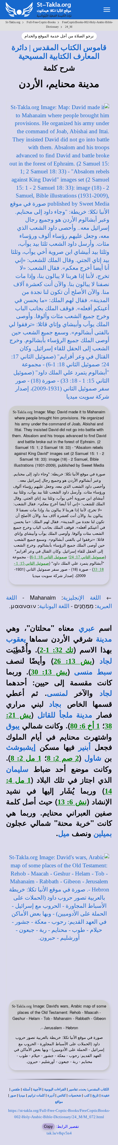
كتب (87, 1095)
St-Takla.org (12, 22)
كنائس (61, 1095)
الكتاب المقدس (98, 1089)
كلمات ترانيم (36, 1095)
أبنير (84, 747)
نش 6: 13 (72, 802)
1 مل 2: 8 (26, 758)
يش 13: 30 (49, 672)
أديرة (51, 1095)
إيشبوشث (21, 747)
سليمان (17, 769)
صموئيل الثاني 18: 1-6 (49, 557)
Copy (48, 1126)
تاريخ (95, 1095)
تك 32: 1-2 (57, 650)
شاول (92, 758)
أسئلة (26, 1089)
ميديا (22, 1095)
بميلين (102, 833)
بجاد (55, 704)
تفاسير (73, 1089)
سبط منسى (93, 672)
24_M (68, 26)
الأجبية (37, 1089)
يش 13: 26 (73, 661)
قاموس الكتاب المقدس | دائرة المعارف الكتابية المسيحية (59, 51)
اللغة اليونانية (54, 606)
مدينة (104, 639)
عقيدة (105, 1095)
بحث (83, 1089)
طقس (15, 1089)
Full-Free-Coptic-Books (41, 22)
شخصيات (74, 1095)
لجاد (106, 661)
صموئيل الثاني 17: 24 (87, 557)
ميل (64, 833)
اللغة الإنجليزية (81, 598)
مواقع (59, 1101)
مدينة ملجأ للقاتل (65, 715)
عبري (87, 628)
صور (13, 1095)
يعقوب (16, 639)
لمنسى (57, 693)
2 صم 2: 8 (63, 758)
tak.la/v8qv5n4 (59, 1133)
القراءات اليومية (55, 1089)
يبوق (13, 726)
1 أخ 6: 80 (85, 726)
